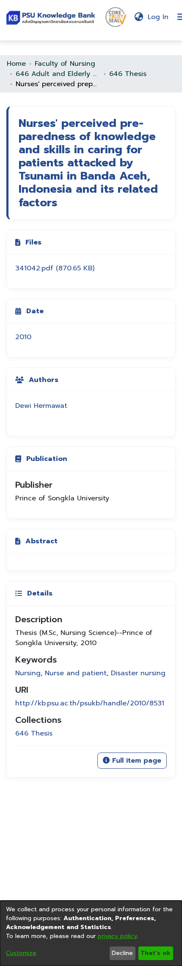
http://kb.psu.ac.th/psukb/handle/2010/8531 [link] (89, 703)
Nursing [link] (28, 673)
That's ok (156, 953)
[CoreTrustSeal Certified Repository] (116, 16)
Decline (122, 953)
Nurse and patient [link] (76, 673)
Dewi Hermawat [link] (41, 406)
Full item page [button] (135, 760)
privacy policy (117, 936)
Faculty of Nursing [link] (65, 64)
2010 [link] (23, 337)
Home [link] (16, 64)
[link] (54, 268)
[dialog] (91, 933)
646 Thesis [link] (127, 74)
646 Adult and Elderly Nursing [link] (58, 74)
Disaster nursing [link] (138, 673)
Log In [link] (158, 17)
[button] (52, 17)
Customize (21, 953)
